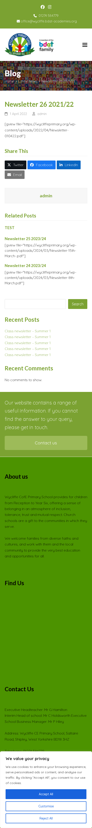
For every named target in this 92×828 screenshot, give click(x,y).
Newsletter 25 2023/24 (25, 238)
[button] (84, 45)
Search (78, 304)
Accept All (46, 794)
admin (42, 114)
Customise (46, 806)
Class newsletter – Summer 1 (28, 331)
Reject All (46, 818)
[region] (46, 789)
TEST (10, 227)
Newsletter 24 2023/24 (25, 265)
